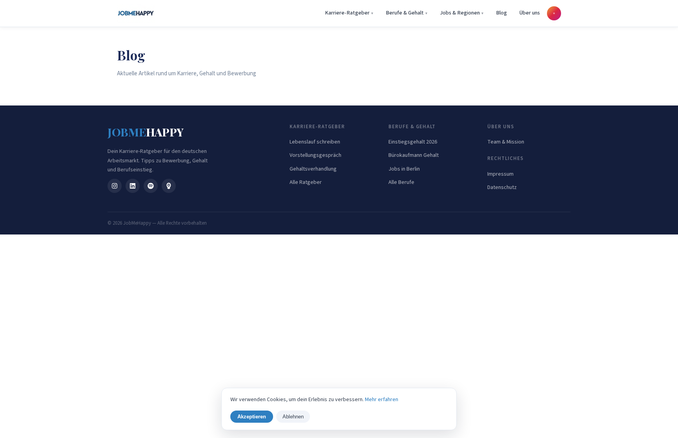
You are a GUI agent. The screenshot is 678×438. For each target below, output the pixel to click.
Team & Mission (505, 142)
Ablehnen (293, 417)
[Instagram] (115, 186)
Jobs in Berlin (404, 169)
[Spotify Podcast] (151, 186)
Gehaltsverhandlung (313, 169)
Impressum (500, 174)
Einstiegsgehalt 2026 (412, 142)
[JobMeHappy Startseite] (136, 13)
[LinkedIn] (133, 186)
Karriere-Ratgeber (347, 13)
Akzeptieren (251, 417)
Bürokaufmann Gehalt (413, 155)
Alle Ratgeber (306, 182)
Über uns (529, 13)
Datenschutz (502, 187)
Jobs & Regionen (460, 13)
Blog (501, 13)
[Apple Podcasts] (169, 186)
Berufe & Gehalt (405, 13)
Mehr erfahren (381, 399)
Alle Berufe (401, 182)
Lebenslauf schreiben (315, 142)
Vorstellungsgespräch (315, 155)
